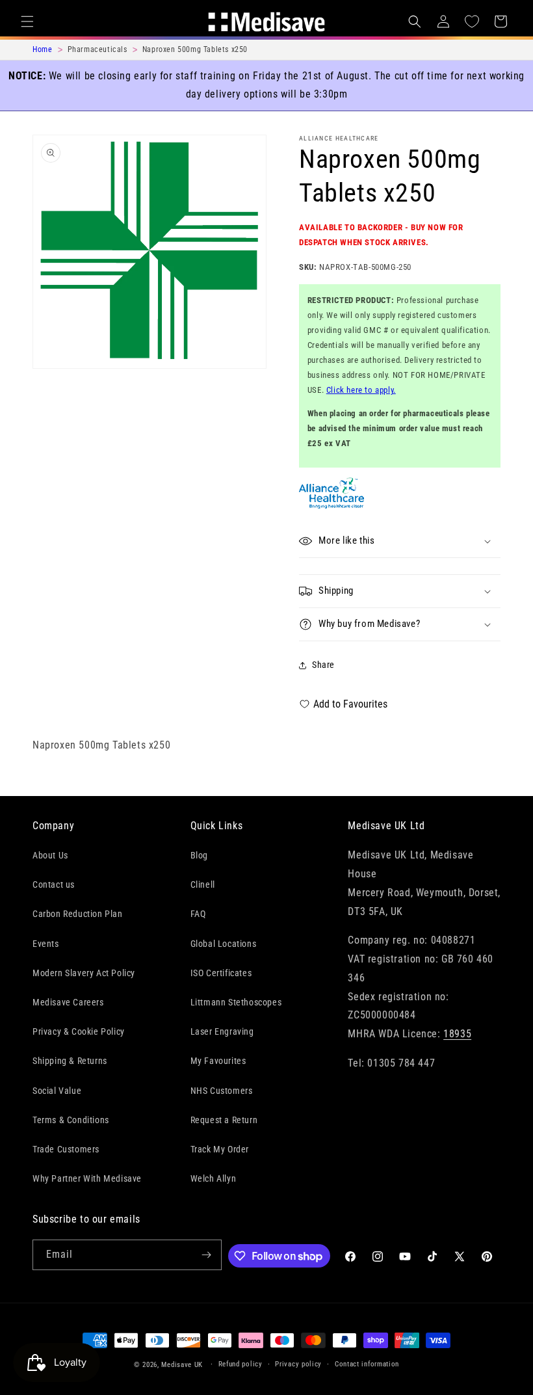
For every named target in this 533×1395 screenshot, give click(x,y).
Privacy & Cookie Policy (78, 1031)
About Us (50, 855)
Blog (199, 855)
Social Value (56, 1090)
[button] (27, 21)
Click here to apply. (361, 390)
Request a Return (224, 1120)
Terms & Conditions (70, 1120)
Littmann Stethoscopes (236, 1002)
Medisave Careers (68, 1002)
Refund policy (240, 1364)
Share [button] (323, 664)
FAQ (198, 914)
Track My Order (219, 1149)
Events (45, 943)
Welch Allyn (213, 1178)
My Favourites (218, 1061)
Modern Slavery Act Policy (83, 973)
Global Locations (223, 943)
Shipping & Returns (69, 1061)
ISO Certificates (221, 973)
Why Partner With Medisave (87, 1178)
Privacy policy (298, 1364)
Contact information (367, 1364)
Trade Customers (65, 1149)
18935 (457, 1034)
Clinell (202, 884)
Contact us (53, 884)
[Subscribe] (206, 1255)
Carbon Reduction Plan (77, 914)
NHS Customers (221, 1090)
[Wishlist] (472, 21)
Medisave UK (182, 1365)
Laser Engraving (222, 1031)
